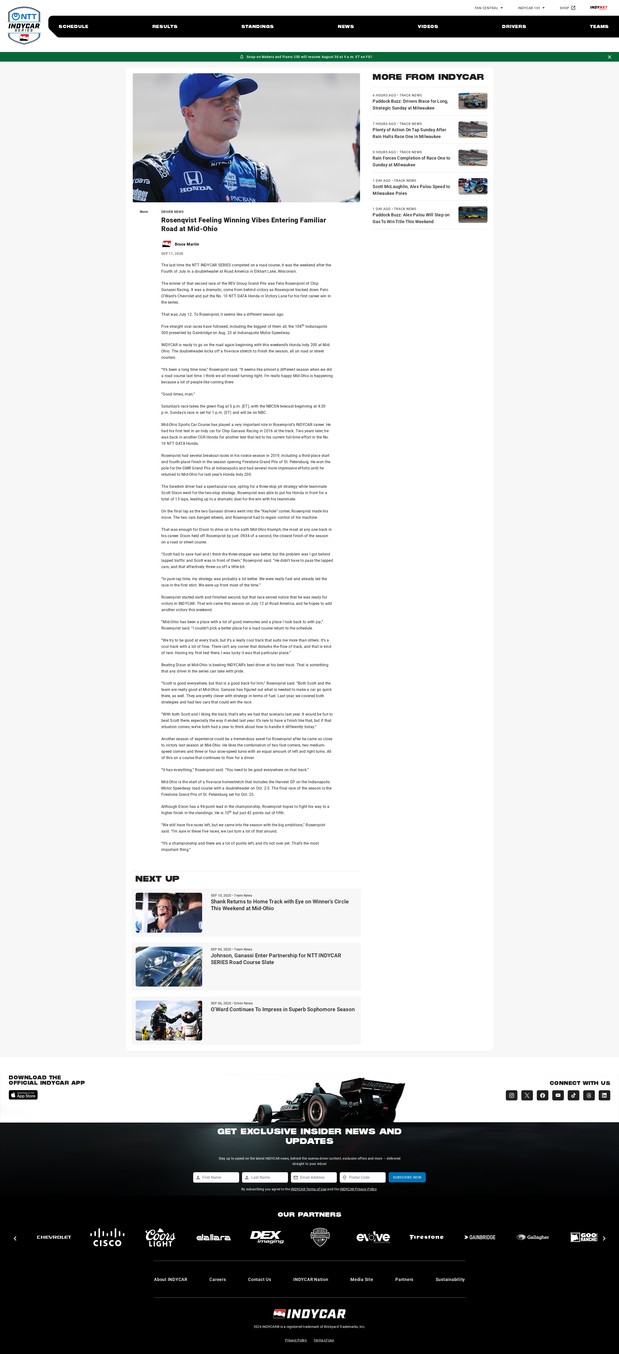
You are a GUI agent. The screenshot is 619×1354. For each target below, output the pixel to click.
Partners (404, 1279)
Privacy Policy (296, 1340)
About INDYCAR (170, 1279)
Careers (217, 1279)
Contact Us (259, 1279)
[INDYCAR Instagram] (511, 1095)
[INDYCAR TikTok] (573, 1095)
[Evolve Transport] (216, 1237)
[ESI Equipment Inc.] (163, 1237)
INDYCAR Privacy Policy (358, 1189)
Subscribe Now (407, 1177)
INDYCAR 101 (529, 8)
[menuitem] (73, 26)
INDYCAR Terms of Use (308, 1189)
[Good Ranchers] (429, 1237)
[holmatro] (535, 1237)
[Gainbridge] (322, 1237)
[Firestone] (269, 1237)
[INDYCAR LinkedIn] (604, 1095)
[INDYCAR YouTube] (558, 1095)
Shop (564, 8)
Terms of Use (324, 1340)
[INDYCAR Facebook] (542, 1095)
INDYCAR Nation (310, 1279)
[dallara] (57, 1237)
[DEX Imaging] (110, 1237)
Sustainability (450, 1279)
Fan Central (487, 8)
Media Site (361, 1279)
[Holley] (482, 1237)
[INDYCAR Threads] (589, 1095)
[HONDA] (588, 1237)
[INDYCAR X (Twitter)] (527, 1095)
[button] (15, 1238)
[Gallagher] (376, 1237)
